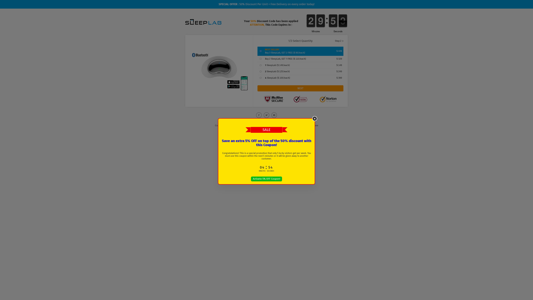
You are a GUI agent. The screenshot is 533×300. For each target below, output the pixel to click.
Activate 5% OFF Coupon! (266, 178)
